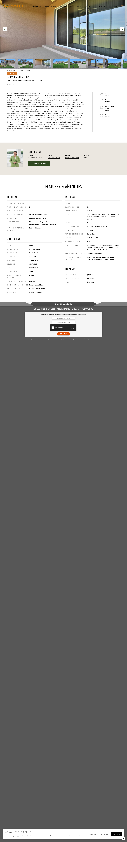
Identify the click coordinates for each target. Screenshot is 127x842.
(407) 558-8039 (54, 158)
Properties (36, 6)
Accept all (116, 834)
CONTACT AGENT (39, 163)
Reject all (92, 834)
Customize (104, 834)
